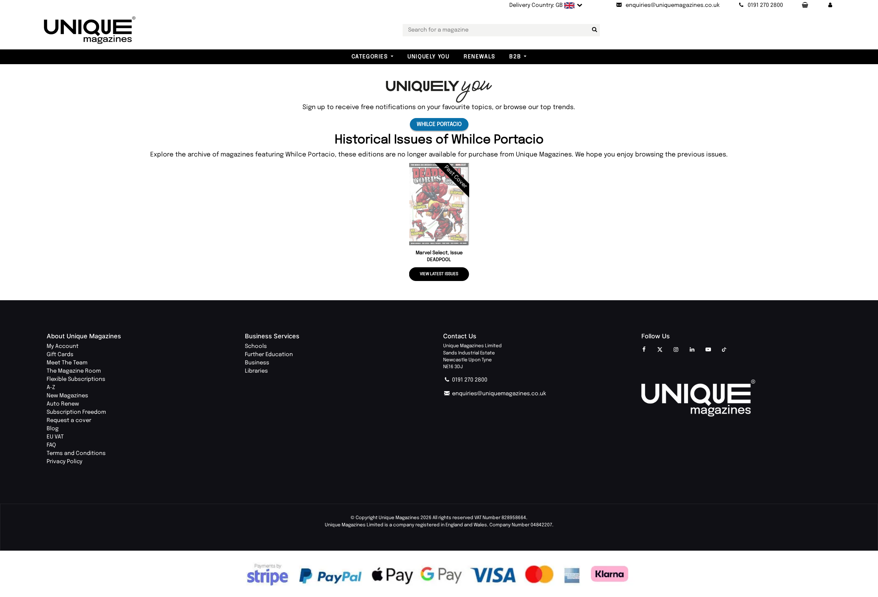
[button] (830, 5)
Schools (256, 346)
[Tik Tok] (724, 350)
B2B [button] (515, 57)
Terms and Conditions (76, 453)
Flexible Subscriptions (76, 379)
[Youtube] (708, 350)
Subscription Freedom (76, 412)
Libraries (256, 371)
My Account (63, 346)
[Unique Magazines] (736, 398)
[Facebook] (643, 350)
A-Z (51, 387)
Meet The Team (67, 363)
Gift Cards (60, 355)
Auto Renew (63, 404)
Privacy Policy (64, 462)
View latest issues (439, 274)
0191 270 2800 (469, 380)
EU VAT (55, 437)
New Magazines (67, 396)
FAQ (51, 445)
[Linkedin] (692, 350)
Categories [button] (370, 57)
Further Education (269, 355)
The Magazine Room (74, 371)
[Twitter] (659, 350)
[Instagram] (676, 350)
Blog (53, 429)
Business (257, 363)
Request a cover (69, 420)
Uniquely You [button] (428, 57)
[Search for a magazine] (593, 29)
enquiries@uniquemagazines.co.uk (498, 394)
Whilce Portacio (439, 124)
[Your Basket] (804, 5)
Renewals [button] (479, 57)
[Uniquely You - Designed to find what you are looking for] (439, 91)
